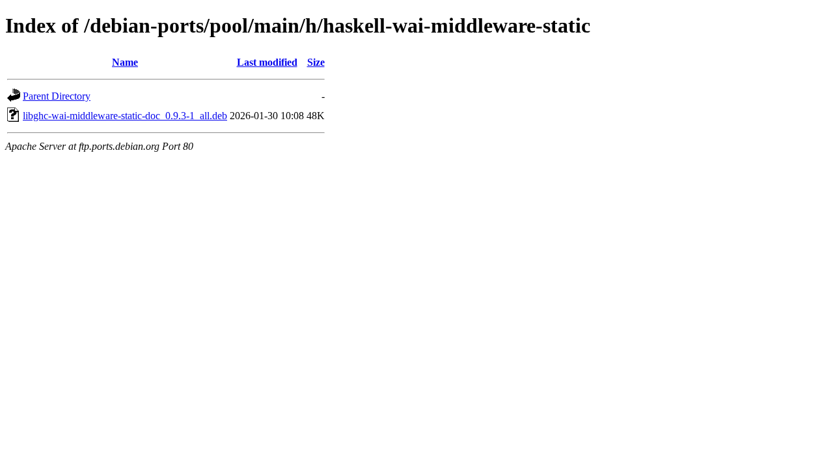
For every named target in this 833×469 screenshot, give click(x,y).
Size (316, 62)
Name (125, 62)
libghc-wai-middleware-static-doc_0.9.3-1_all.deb (125, 115)
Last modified (267, 62)
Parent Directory (56, 96)
